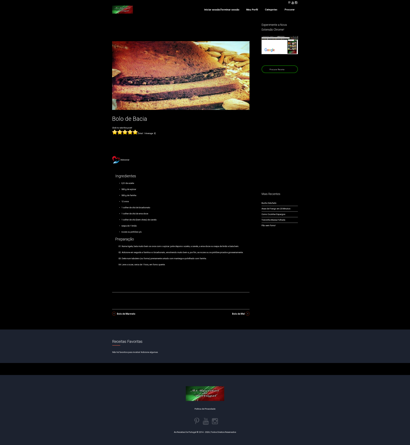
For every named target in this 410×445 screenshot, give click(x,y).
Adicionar (124, 160)
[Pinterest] (289, 2)
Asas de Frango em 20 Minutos (276, 208)
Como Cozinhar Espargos (273, 214)
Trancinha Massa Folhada (273, 220)
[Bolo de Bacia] (181, 75)
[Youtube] (292, 2)
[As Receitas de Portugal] (122, 10)
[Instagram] (296, 2)
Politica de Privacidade (205, 409)
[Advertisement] (181, 32)
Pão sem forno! (269, 225)
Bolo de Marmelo (126, 314)
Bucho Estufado (269, 203)
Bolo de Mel (238, 314)
